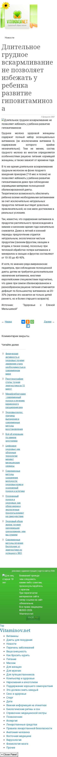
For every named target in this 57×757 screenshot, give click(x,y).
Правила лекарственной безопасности (29, 728)
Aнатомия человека (18, 732)
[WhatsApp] (32, 322)
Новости (9, 37)
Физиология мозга (17, 743)
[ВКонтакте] (23, 322)
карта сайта (44, 571)
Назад (8, 321)
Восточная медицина (18, 736)
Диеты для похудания (19, 639)
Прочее (10, 747)
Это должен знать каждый (22, 689)
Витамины (12, 636)
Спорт (9, 697)
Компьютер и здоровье (20, 678)
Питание (11, 659)
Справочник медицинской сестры (26, 713)
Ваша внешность (16, 651)
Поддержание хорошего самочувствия (29, 686)
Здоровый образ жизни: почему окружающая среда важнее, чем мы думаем (15, 528)
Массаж (11, 663)
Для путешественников (20, 674)
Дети (9, 701)
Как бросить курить (18, 655)
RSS (53, 571)
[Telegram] (28, 326)
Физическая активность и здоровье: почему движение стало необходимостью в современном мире (15, 363)
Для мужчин (13, 670)
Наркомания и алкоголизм (22, 682)
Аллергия (11, 720)
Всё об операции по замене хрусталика (14, 437)
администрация (29, 571)
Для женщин (14, 666)
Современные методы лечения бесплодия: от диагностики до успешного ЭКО (14, 546)
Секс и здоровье (16, 693)
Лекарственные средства (21, 724)
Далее (47, 321)
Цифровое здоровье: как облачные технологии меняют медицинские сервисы (13, 456)
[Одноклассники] (28, 322)
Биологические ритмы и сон (23, 709)
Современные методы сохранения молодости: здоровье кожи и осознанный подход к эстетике (15, 481)
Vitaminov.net (15, 630)
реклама (16, 571)
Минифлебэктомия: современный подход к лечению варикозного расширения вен (16, 401)
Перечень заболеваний (20, 647)
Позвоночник (14, 716)
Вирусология (13, 739)
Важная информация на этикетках (26, 705)
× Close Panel (9, 754)
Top (2, 625)
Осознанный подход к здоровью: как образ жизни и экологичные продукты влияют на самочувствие (15, 506)
